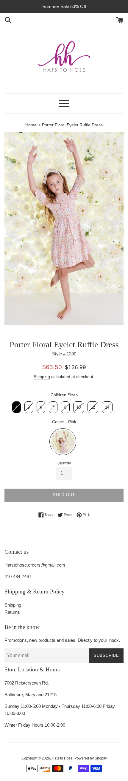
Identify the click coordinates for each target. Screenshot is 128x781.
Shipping (42, 376)
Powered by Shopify (90, 758)
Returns (12, 612)
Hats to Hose (62, 758)
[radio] (16, 407)
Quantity (64, 463)
